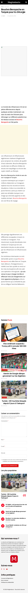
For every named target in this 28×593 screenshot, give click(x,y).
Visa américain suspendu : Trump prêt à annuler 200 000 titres (14, 346)
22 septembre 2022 (11, 15)
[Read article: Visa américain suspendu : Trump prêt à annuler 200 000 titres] (14, 332)
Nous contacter (4, 580)
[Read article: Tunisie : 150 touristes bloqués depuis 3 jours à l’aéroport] (14, 390)
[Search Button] (26, 2)
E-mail (3, 446)
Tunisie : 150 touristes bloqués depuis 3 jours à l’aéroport (9, 496)
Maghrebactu (14, 2)
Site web (3, 453)
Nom (2, 439)
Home (2, 6)
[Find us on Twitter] (4, 569)
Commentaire (4, 421)
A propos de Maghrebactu (7, 578)
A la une (4, 340)
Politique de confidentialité (7, 582)
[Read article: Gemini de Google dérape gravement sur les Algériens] (14, 362)
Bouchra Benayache (20, 198)
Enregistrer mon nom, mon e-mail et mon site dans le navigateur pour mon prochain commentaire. (15, 460)
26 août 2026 (4, 350)
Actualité (4, 370)
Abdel (3, 15)
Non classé (7, 6)
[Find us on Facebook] (1, 569)
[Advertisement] (14, 32)
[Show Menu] (2, 2)
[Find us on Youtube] (7, 569)
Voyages (4, 397)
